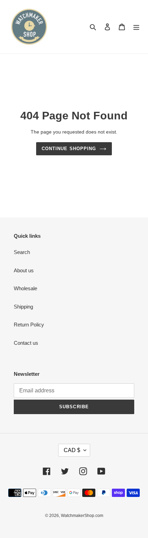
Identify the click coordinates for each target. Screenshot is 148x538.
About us (24, 270)
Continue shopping (69, 148)
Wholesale (25, 288)
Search (22, 252)
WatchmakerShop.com (82, 515)
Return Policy (29, 324)
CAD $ (72, 450)
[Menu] (136, 26)
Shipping (23, 307)
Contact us (26, 343)
